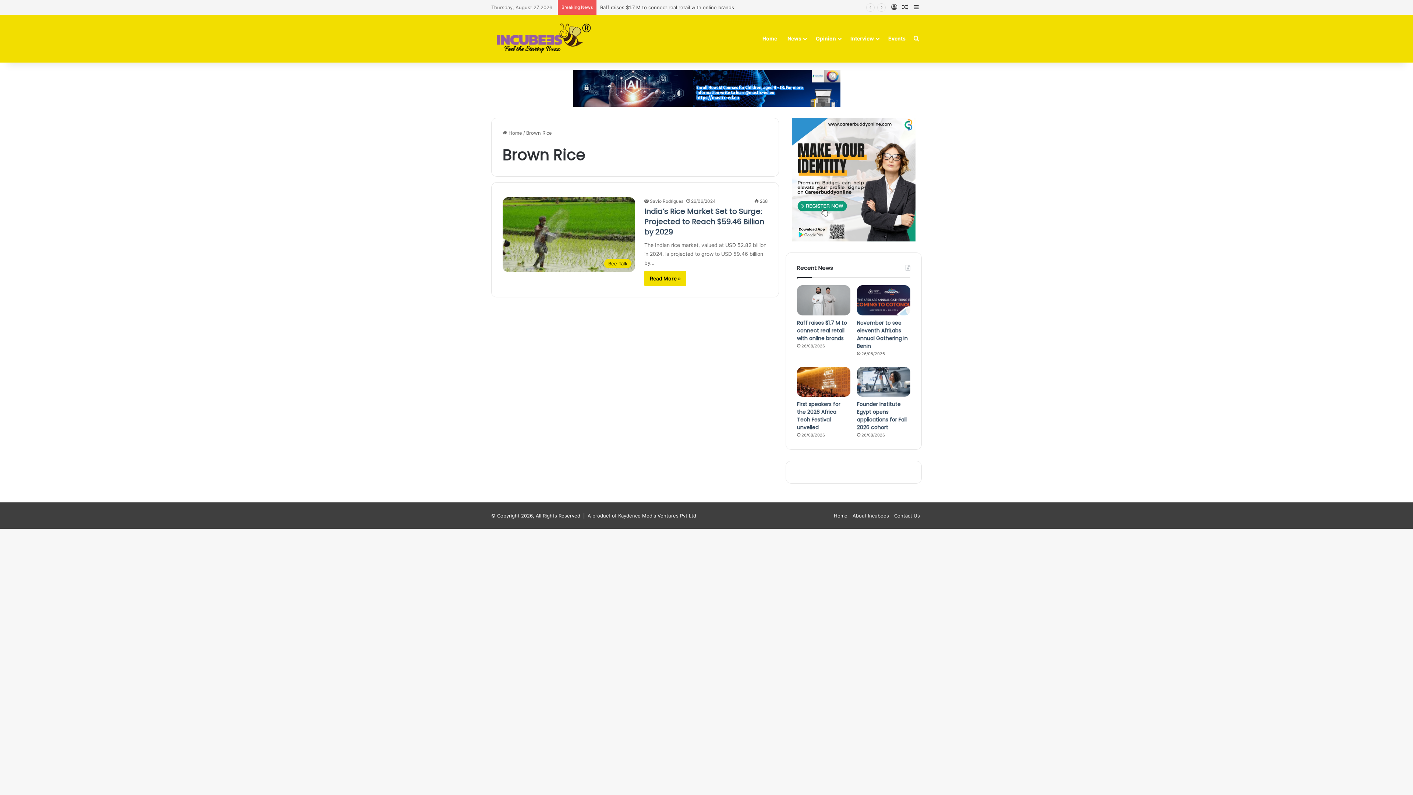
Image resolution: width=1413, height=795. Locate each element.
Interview (862, 38)
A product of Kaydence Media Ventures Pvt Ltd (642, 516)
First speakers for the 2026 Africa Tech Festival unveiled (818, 415)
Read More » (665, 278)
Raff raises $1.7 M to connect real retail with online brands (667, 7)
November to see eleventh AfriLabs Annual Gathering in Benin (882, 334)
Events (897, 38)
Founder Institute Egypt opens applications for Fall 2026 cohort (882, 415)
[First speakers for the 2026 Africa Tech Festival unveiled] (823, 382)
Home (769, 38)
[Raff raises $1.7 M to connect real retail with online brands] (823, 300)
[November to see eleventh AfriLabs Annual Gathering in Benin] (883, 300)
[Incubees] (541, 39)
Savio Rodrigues (666, 201)
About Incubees (871, 516)
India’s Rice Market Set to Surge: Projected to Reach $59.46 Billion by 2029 (704, 221)
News (794, 38)
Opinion (826, 38)
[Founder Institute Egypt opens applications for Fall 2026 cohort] (883, 382)
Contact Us (907, 516)
